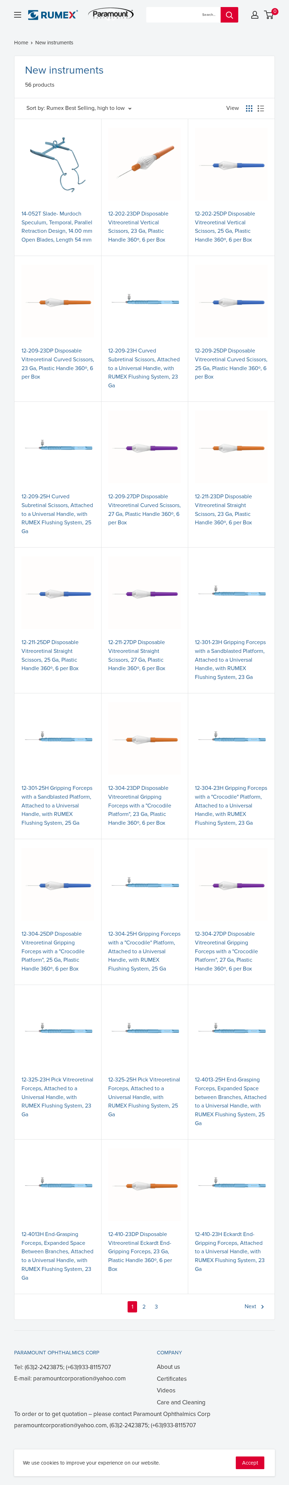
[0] (269, 15)
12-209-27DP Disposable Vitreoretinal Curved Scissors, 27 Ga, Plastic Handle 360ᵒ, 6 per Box (144, 509)
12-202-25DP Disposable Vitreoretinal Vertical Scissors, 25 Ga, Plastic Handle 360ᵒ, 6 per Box (225, 226)
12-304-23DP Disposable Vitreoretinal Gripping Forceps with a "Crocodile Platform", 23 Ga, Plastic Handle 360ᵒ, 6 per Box (139, 805)
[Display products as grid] (249, 108)
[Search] (229, 15)
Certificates (172, 1379)
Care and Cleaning (181, 1402)
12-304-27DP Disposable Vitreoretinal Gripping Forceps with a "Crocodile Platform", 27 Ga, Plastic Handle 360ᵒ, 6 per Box (226, 951)
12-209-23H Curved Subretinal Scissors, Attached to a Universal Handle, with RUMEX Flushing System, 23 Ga (144, 368)
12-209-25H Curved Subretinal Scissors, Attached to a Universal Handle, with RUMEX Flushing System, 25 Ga (57, 514)
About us (168, 1367)
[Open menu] (17, 15)
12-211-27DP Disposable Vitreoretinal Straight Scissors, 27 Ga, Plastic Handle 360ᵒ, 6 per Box (136, 655)
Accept (250, 1463)
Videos (166, 1390)
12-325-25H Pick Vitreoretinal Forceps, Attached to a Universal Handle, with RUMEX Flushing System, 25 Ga (144, 1097)
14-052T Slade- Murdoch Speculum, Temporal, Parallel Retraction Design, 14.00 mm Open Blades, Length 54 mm (56, 226)
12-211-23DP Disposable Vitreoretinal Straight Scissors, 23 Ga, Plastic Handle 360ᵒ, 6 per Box (223, 509)
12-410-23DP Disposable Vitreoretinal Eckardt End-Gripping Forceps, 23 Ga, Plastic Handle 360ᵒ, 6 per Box (140, 1252)
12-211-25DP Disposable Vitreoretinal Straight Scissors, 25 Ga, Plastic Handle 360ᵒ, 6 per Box (50, 655)
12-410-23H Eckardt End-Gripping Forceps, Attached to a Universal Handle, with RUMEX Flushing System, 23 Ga (230, 1252)
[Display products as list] (261, 108)
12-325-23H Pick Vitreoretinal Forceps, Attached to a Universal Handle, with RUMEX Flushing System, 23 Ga (57, 1097)
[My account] (254, 15)
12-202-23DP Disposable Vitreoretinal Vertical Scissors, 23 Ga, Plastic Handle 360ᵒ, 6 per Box (138, 226)
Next (250, 1306)
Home (21, 42)
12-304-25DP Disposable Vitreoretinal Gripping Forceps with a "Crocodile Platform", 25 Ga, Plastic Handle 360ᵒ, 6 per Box (53, 951)
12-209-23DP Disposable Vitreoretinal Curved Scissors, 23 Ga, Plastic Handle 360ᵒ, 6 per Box (57, 363)
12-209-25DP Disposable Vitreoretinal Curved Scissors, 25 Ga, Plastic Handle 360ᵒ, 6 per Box (231, 363)
